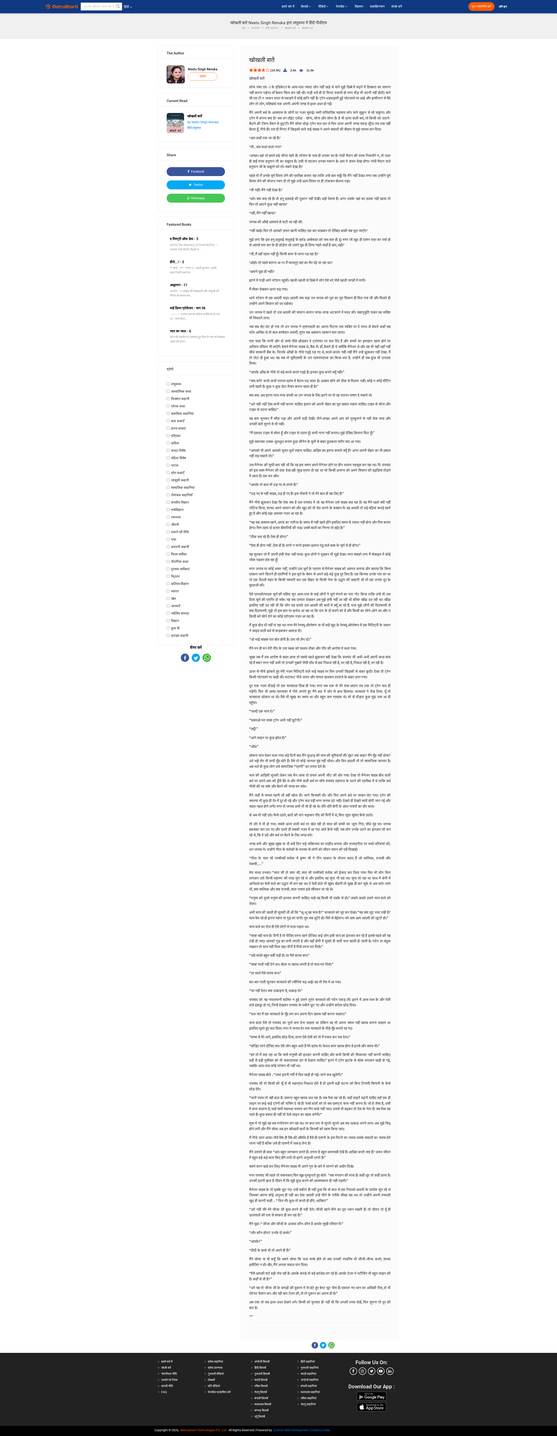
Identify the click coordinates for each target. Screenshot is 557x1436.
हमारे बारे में (288, 6)
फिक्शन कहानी (180, 399)
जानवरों (175, 606)
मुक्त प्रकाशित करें (481, 6)
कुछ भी (175, 628)
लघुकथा (176, 384)
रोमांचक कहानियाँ (182, 495)
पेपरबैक (340, 6)
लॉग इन (503, 6)
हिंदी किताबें (260, 1367)
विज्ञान (175, 621)
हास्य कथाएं (178, 428)
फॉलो (203, 76)
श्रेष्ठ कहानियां (215, 1361)
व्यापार (175, 591)
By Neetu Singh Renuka (203, 122)
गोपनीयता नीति (169, 1373)
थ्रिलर (175, 576)
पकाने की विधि (180, 532)
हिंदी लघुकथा (194, 127)
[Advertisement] (196, 699)
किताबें (305, 6)
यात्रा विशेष (178, 451)
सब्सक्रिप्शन (377, 6)
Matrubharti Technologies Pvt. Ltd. (204, 1430)
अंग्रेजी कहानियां (309, 1380)
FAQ (164, 1392)
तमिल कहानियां (308, 1398)
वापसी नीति (167, 1386)
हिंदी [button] (126, 7)
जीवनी (175, 525)
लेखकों (211, 1380)
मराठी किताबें (260, 1380)
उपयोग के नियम (169, 1380)
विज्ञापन (359, 6)
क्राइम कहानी (179, 636)
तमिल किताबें (261, 1386)
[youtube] (380, 1371)
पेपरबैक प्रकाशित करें (219, 1392)
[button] (118, 6)
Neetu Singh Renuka (202, 69)
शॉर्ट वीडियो (214, 1386)
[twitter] (371, 1371)
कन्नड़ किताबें (261, 1410)
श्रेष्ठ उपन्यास (215, 1367)
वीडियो (322, 6)
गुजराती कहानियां (310, 1367)
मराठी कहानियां (308, 1373)
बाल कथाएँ (177, 421)
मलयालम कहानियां (310, 1392)
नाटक (174, 465)
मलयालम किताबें (262, 1404)
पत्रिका (176, 436)
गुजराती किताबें (262, 1373)
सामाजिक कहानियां (183, 488)
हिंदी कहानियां (308, 1361)
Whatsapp (198, 198)
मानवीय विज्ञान (180, 502)
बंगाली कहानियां (309, 1386)
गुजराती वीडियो (216, 1373)
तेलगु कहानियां (308, 1404)
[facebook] (353, 1371)
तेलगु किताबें (260, 1392)
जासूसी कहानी (180, 480)
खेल (173, 599)
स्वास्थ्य (176, 517)
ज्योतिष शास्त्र (180, 613)
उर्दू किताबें (259, 1416)
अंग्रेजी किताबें (262, 1361)
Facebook (197, 171)
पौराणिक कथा (179, 562)
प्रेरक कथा (178, 406)
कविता (175, 443)
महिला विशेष (178, 458)
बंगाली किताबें (261, 1398)
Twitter (198, 185)
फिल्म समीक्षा (179, 554)
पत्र (173, 539)
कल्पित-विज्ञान (180, 584)
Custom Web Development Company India (301, 1430)
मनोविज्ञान (177, 510)
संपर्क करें (396, 6)
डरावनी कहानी (180, 547)
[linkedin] (390, 1371)
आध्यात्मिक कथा (181, 391)
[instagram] (362, 1371)
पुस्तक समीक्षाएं (180, 569)
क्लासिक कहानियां (182, 414)
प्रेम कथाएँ (177, 473)
